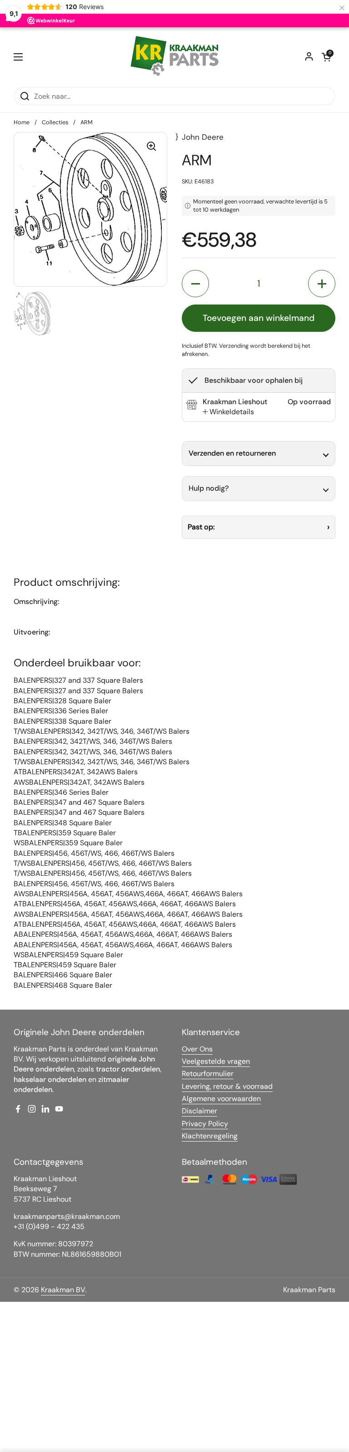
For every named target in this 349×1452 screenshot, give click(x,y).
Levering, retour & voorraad (227, 1086)
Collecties (55, 122)
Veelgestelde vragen (216, 1061)
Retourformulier (208, 1073)
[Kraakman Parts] (174, 57)
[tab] (228, 412)
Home (22, 122)
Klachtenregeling (210, 1136)
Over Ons (197, 1049)
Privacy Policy (205, 1123)
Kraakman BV (63, 1290)
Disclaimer (199, 1111)
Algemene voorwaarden (221, 1098)
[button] (326, 57)
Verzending (234, 346)
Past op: (201, 527)
